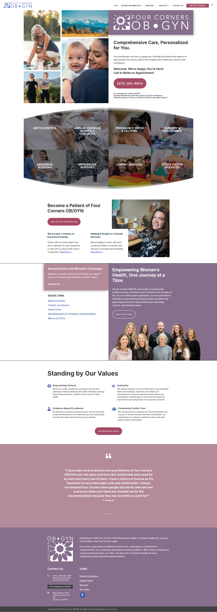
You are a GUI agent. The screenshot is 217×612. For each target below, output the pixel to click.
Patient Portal (197, 6)
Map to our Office (56, 318)
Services (149, 6)
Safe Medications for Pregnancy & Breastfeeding (72, 314)
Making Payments (56, 301)
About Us (163, 6)
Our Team (84, 589)
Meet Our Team (124, 314)
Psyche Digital (111, 609)
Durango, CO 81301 (60, 600)
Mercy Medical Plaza (61, 593)
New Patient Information (64, 222)
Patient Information (130, 6)
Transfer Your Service (58, 305)
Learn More (54, 284)
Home (115, 6)
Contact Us (178, 6)
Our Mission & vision (108, 431)
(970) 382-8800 (130, 83)
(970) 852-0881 (65, 578)
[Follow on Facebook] (82, 595)
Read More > (66, 252)
